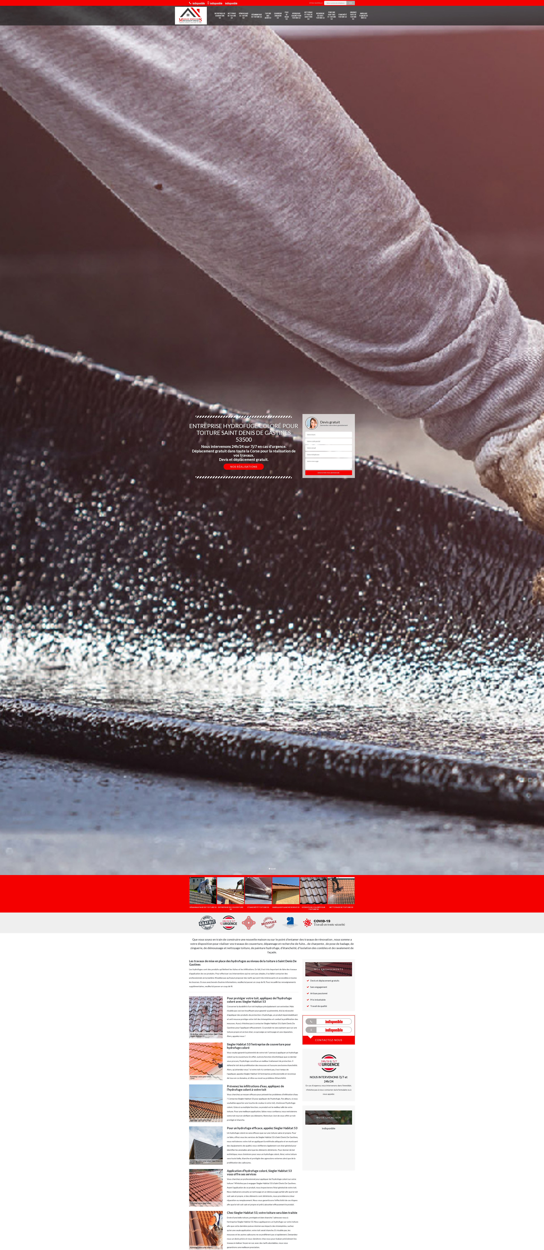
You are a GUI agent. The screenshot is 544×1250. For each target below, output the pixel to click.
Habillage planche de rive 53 (363, 15)
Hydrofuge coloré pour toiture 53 (296, 15)
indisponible (198, 3)
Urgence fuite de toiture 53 (353, 15)
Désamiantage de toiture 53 (256, 15)
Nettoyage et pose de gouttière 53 (308, 15)
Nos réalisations (243, 466)
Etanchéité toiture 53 (342, 15)
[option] (272, 500)
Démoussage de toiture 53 (243, 15)
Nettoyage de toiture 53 (232, 15)
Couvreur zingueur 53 (278, 15)
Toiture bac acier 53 (268, 15)
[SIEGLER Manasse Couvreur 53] (191, 15)
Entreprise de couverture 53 (219, 15)
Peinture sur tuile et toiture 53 (332, 15)
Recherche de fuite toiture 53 (320, 15)
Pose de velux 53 (287, 15)
